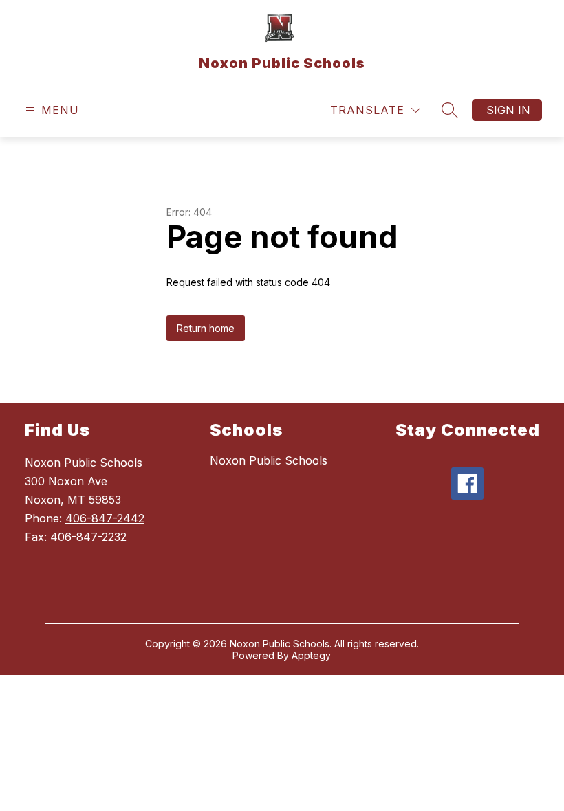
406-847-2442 (104, 518)
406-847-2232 (88, 537)
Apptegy (311, 655)
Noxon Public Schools (268, 460)
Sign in (508, 110)
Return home (206, 328)
